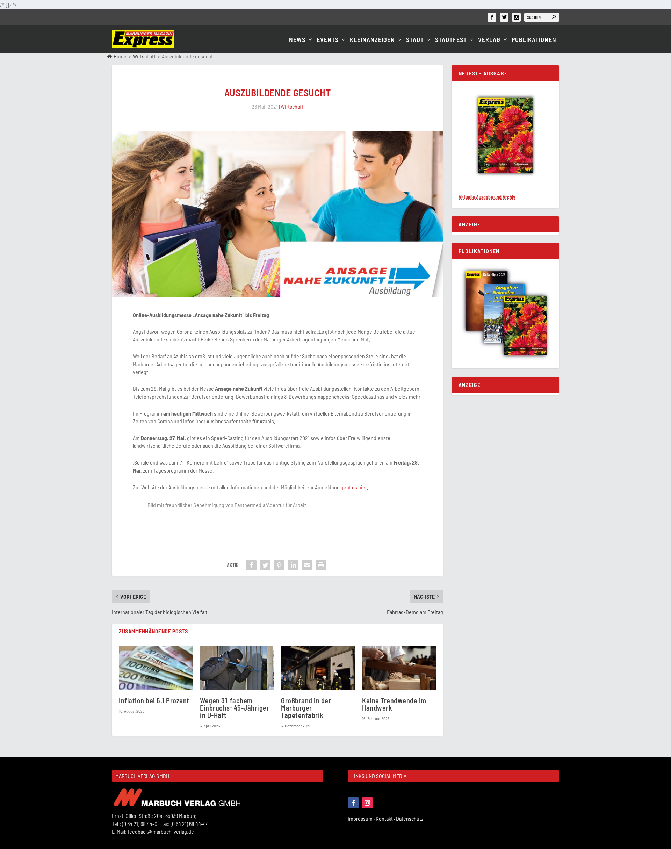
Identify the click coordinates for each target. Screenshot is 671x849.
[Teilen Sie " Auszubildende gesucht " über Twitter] (265, 565)
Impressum (362, 818)
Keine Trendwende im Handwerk (394, 704)
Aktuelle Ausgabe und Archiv (487, 197)
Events (328, 40)
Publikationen (534, 40)
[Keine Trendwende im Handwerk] (399, 668)
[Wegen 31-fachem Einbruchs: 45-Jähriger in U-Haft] (237, 668)
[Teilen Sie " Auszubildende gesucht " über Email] (307, 565)
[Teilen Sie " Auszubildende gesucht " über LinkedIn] (293, 565)
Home (120, 56)
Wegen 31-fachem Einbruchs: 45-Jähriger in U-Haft (234, 707)
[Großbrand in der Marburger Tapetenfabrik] (318, 668)
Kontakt (386, 818)
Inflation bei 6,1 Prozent (154, 700)
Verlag (489, 40)
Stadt (415, 40)
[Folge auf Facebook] (353, 802)
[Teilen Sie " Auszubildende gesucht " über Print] (321, 565)
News (297, 40)
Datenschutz (410, 818)
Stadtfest (451, 40)
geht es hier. (354, 487)
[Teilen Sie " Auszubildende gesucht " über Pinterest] (279, 565)
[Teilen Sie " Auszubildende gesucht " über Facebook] (251, 565)
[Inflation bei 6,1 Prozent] (156, 668)
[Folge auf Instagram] (367, 802)
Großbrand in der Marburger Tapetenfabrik (306, 707)
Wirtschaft (144, 56)
